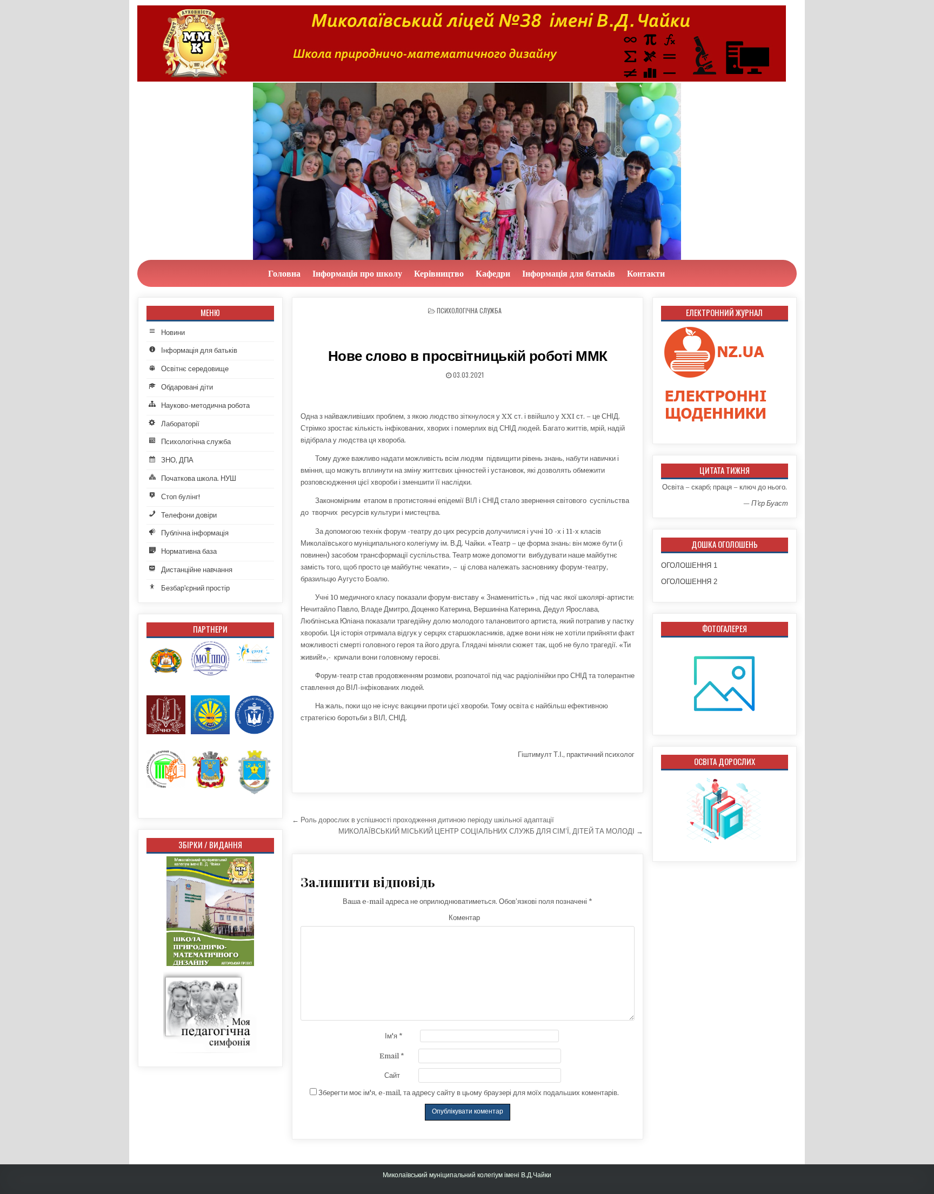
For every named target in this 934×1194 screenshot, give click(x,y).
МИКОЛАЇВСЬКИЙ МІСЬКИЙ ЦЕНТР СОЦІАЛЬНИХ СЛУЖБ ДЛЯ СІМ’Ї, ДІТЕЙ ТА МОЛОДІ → (490, 831)
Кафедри (493, 273)
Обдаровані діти (187, 387)
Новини (173, 332)
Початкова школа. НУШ (198, 478)
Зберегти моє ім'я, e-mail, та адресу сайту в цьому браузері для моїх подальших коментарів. (468, 1093)
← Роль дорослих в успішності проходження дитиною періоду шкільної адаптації (423, 820)
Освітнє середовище (195, 369)
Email (391, 1056)
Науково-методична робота (205, 405)
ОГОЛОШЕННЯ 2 (689, 582)
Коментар (464, 918)
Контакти (646, 273)
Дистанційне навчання (196, 570)
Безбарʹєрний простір (195, 588)
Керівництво (439, 273)
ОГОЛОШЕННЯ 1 (689, 565)
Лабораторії (180, 424)
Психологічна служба (469, 310)
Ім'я (394, 1036)
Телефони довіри (189, 515)
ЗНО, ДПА (177, 460)
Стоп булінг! (180, 497)
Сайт (392, 1075)
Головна (284, 273)
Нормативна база (189, 551)
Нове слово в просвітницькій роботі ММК (468, 356)
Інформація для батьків (568, 273)
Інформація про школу (357, 273)
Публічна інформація (195, 533)
